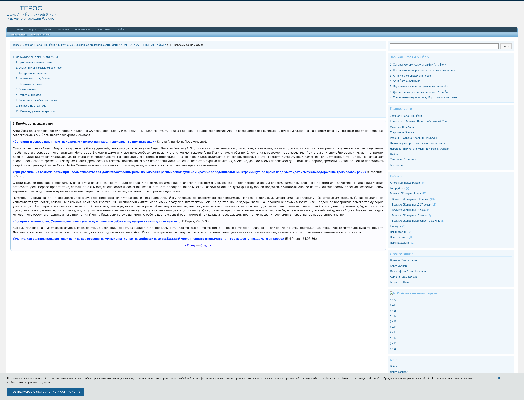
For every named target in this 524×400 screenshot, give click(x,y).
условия (46, 382)
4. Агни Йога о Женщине (405, 80)
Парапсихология (400, 242)
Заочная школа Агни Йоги (406, 116)
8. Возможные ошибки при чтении (36, 100)
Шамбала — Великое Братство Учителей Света (419, 121)
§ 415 (393, 327)
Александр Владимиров (405, 182)
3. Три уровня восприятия (31, 73)
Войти (393, 366)
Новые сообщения (40, 34)
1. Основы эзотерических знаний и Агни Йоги (418, 64)
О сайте (120, 29)
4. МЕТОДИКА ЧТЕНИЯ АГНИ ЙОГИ (35, 56)
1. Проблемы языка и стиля (34, 62)
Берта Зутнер (398, 265)
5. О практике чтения (29, 84)
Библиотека (63, 29)
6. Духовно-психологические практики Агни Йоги (420, 92)
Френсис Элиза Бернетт (405, 260)
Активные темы (18, 34)
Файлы (394, 154)
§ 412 (393, 343)
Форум (32, 29)
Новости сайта (399, 237)
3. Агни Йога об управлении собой (411, 75)
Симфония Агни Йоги (403, 159)
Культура (395, 226)
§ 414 (393, 332)
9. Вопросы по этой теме (31, 105)
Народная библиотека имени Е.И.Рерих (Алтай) (419, 148)
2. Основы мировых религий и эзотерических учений (422, 70)
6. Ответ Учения (26, 89)
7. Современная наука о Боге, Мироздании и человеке (423, 97)
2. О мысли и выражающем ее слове (39, 67)
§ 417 (393, 316)
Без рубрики (397, 188)
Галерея (46, 29)
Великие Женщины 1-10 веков (410, 199)
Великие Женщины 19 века (409, 215)
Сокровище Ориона (402, 132)
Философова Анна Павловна (408, 271)
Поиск (506, 46)
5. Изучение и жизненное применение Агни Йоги (419, 86)
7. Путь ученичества (28, 94)
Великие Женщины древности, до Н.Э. (416, 220)
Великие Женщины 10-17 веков (411, 204)
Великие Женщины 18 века (409, 209)
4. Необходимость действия (33, 78)
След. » (205, 245)
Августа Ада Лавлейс (403, 276)
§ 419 (393, 305)
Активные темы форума (419, 293)
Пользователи (82, 29)
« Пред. (190, 245)
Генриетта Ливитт (401, 282)
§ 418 (393, 310)
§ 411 (393, 348)
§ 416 (393, 321)
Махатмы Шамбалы (402, 127)
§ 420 (393, 299)
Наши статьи (103, 29)
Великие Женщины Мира (405, 193)
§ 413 (393, 337)
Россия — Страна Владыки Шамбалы (413, 137)
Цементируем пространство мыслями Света (417, 143)
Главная (19, 29)
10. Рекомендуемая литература (35, 111)
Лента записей (399, 371)
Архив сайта (397, 165)
